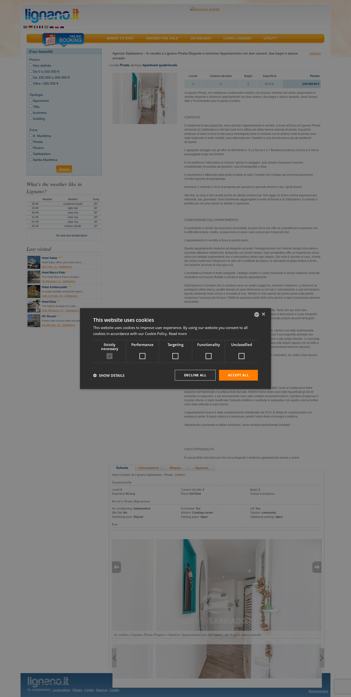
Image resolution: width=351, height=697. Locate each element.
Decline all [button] (195, 375)
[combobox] (256, 314)
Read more (178, 333)
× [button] (263, 314)
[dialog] (175, 348)
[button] (108, 375)
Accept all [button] (238, 375)
